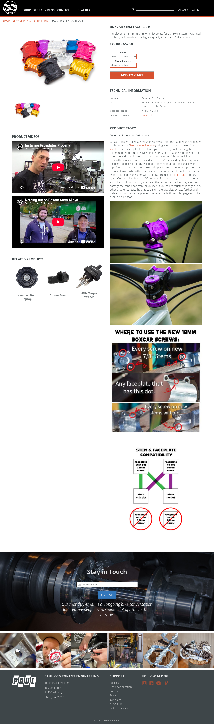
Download (147, 115)
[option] (58, 59)
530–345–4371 (53, 687)
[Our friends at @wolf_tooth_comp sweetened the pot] (160, 650)
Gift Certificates (119, 708)
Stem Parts (41, 20)
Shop (27, 10)
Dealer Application (121, 687)
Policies (114, 683)
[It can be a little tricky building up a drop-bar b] (196, 650)
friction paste (179, 175)
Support (114, 691)
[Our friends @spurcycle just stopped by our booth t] (89, 650)
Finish (123, 52)
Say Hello (115, 699)
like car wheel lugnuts (142, 145)
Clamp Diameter (123, 60)
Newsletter (116, 704)
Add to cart (132, 75)
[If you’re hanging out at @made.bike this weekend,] (53, 650)
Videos (50, 10)
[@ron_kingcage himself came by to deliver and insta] (18, 650)
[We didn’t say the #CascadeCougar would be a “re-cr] (125, 650)
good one (115, 149)
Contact (63, 10)
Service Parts (22, 20)
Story (37, 10)
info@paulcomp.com (57, 683)
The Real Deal (82, 10)
